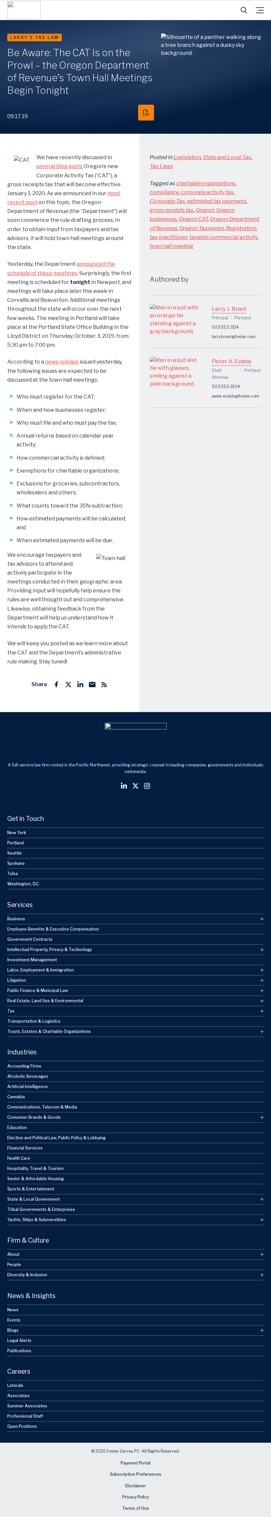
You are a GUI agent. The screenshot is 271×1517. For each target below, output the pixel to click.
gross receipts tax (172, 210)
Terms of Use (135, 1508)
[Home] (24, 10)
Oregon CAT (193, 219)
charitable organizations (206, 183)
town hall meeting (171, 246)
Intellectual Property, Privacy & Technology (49, 949)
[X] (68, 684)
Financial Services (25, 1148)
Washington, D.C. (23, 883)
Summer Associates (27, 1405)
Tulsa (12, 873)
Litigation (16, 980)
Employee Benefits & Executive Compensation (53, 929)
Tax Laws (161, 166)
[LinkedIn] (80, 684)
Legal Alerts (19, 1340)
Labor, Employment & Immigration (40, 970)
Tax (11, 1010)
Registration (241, 228)
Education (17, 1127)
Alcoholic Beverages (27, 1076)
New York (16, 832)
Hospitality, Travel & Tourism (35, 1168)
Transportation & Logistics (33, 1021)
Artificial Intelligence (27, 1086)
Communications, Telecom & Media (42, 1107)
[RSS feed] (104, 684)
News (13, 1309)
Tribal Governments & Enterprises (41, 1209)
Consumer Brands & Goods (34, 1117)
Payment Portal (135, 1463)
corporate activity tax (207, 192)
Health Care (18, 1158)
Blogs (13, 1330)
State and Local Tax (227, 157)
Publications (19, 1350)
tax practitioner (168, 237)
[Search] (244, 10)
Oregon (205, 210)
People (14, 1264)
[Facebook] (56, 684)
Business (16, 918)
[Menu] (260, 10)
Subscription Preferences (135, 1474)
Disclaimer (135, 1485)
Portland (15, 842)
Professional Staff (25, 1416)
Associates (18, 1395)
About (13, 1254)
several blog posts (59, 166)
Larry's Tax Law (34, 37)
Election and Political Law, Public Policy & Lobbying (56, 1137)
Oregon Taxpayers (201, 228)
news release (62, 362)
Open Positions (22, 1426)
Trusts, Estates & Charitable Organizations (49, 1031)
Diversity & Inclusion (27, 1275)
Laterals (15, 1385)
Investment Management (32, 959)
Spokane (16, 863)
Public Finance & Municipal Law (37, 990)
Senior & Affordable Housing (35, 1178)
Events (13, 1320)
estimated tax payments (217, 201)
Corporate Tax (167, 201)
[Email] (92, 684)
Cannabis (16, 1096)
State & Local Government (33, 1199)
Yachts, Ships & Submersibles (36, 1219)
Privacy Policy (135, 1497)
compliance (164, 192)
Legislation (187, 157)
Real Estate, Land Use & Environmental (45, 1000)
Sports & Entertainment (30, 1188)
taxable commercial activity (223, 237)
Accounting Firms (24, 1066)
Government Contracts (30, 939)
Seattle (14, 853)
